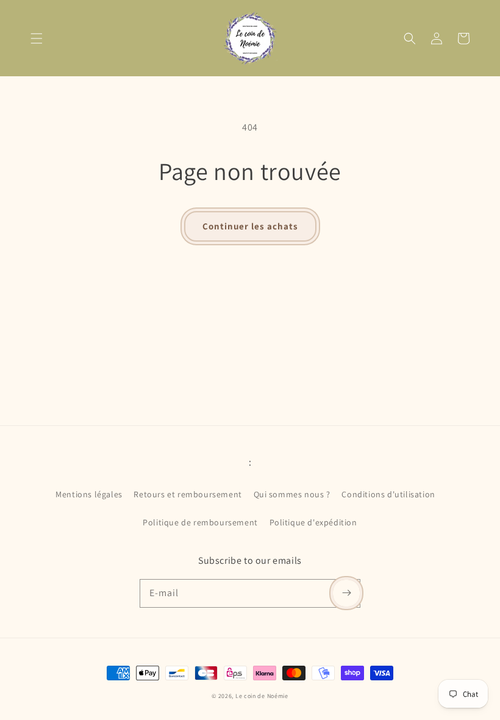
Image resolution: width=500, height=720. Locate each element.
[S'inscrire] (346, 593)
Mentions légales (89, 494)
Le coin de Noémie (261, 696)
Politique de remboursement (200, 522)
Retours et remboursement (187, 494)
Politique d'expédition (313, 522)
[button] (36, 38)
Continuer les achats (250, 226)
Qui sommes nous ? (292, 494)
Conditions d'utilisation (388, 494)
